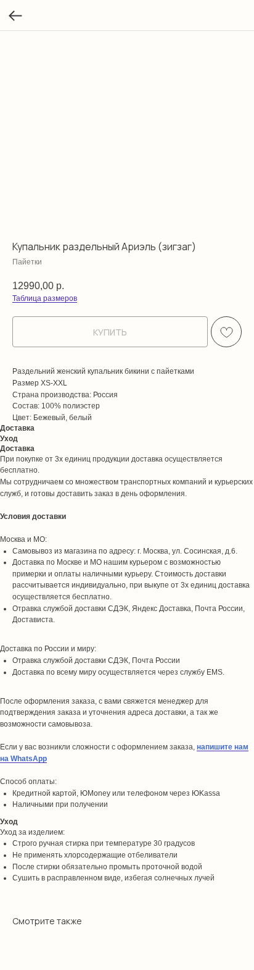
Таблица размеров (44, 298)
